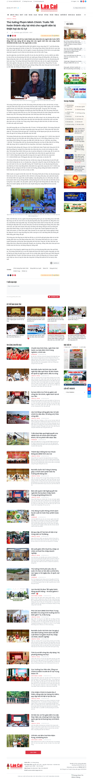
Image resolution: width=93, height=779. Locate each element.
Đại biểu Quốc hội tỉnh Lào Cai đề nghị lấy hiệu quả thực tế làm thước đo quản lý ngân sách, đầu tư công (45, 371)
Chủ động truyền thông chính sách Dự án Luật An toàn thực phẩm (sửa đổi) (45, 513)
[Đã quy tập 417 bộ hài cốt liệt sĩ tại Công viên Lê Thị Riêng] (18, 537)
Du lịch (35, 15)
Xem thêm (33, 752)
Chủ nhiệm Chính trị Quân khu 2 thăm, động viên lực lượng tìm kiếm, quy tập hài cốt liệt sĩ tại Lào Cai (45, 694)
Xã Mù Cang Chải (70, 113)
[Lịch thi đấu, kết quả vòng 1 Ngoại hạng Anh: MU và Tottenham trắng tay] (69, 146)
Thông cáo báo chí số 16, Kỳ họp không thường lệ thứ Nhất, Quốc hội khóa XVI (36, 319)
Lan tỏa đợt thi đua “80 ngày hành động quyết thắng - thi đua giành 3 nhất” (44, 591)
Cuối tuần (83, 347)
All (85, 15)
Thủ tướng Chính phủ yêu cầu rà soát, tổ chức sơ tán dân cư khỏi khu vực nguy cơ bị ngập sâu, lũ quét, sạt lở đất (45, 572)
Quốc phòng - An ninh (36, 595)
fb (81, 1)
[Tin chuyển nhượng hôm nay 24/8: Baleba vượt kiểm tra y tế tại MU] (69, 168)
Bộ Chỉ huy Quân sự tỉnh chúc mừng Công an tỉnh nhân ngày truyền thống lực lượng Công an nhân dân (72, 43)
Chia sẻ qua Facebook (8, 36)
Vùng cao (67, 347)
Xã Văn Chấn (80, 124)
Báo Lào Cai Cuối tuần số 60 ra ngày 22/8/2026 (74, 364)
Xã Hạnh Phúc (70, 119)
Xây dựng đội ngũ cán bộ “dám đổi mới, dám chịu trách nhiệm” (35, 336)
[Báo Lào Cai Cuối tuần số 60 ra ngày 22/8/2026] (75, 358)
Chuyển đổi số (63, 15)
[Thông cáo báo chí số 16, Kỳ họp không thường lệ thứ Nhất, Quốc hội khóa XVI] (36, 311)
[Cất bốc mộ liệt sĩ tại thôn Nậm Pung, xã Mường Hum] (18, 741)
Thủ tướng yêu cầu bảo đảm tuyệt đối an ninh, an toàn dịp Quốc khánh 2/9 (56, 319)
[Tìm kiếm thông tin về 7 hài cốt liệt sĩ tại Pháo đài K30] (16, 329)
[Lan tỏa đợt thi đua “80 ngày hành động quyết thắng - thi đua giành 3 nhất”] (18, 594)
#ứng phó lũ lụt (53, 268)
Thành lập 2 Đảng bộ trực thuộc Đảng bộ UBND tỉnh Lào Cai (72, 62)
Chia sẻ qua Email (15, 36)
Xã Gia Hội (79, 122)
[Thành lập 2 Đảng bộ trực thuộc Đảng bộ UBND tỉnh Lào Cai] (18, 457)
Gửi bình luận (54, 296)
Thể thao (46, 15)
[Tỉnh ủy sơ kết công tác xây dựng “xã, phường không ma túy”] (18, 658)
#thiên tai (24, 271)
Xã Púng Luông (81, 113)
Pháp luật (40, 15)
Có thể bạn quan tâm (14, 304)
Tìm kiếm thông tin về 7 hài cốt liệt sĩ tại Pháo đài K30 (15, 336)
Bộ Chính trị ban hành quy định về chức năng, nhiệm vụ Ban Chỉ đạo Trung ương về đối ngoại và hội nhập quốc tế (77, 338)
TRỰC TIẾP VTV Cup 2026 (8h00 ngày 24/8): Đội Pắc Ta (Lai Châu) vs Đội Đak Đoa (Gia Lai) (79, 158)
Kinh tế (21, 15)
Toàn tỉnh (69, 109)
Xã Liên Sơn (70, 122)
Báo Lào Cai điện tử (46, 8)
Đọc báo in (78, 15)
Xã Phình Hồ (80, 119)
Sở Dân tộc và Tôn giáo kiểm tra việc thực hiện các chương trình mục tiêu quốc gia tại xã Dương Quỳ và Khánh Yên (45, 718)
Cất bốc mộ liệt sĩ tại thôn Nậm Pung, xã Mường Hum (43, 737)
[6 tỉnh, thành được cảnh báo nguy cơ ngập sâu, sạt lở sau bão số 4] (69, 130)
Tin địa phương (69, 101)
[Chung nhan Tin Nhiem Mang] (78, 776)
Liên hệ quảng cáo (39, 1)
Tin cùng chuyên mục (14, 345)
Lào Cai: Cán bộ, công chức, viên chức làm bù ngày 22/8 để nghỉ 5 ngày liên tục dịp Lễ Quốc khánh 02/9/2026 (73, 51)
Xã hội (25, 15)
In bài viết (13, 36)
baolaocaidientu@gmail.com (35, 770)
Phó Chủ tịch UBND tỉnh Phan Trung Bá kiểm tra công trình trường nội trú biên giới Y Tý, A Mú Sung (45, 613)
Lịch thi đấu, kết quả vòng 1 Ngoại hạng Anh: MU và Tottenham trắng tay (79, 148)
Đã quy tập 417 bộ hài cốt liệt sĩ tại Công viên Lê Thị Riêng (44, 533)
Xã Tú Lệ (69, 116)
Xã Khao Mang (81, 109)
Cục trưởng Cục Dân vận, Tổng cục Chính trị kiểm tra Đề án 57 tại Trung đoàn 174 (45, 671)
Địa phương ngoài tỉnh (70, 106)
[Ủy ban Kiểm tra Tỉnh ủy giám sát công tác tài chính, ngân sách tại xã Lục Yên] (18, 397)
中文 (78, 1)
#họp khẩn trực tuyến (35, 268)
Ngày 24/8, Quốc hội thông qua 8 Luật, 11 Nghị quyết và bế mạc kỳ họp (16, 319)
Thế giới (51, 15)
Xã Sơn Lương (70, 124)
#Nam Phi (45, 268)
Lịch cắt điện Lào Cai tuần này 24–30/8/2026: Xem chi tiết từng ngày (79, 139)
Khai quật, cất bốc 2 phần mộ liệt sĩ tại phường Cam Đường (72, 68)
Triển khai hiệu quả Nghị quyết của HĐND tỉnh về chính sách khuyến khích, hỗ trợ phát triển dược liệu (44, 435)
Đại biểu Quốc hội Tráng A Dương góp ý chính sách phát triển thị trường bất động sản (44, 472)
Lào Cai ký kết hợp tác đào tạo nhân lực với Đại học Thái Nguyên (72, 57)
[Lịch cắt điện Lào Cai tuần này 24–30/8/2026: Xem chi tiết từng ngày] (69, 138)
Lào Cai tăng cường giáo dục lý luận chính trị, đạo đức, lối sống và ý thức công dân (45, 414)
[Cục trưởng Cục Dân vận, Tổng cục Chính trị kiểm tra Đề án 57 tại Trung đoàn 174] (18, 674)
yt (83, 1)
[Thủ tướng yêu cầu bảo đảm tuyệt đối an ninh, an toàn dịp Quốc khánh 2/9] (57, 311)
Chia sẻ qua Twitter (10, 36)
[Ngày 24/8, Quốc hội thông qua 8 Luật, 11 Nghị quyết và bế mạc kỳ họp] (16, 311)
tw (89, 396)
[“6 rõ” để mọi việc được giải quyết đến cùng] (77, 311)
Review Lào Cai (71, 15)
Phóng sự (57, 15)
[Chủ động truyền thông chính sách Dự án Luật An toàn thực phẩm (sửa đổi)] (18, 516)
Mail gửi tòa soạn (28, 1)
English (74, 1)
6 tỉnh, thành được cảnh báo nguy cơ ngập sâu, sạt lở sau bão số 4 (79, 131)
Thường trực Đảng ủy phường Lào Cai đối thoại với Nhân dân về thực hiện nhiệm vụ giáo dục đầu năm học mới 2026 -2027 (56, 338)
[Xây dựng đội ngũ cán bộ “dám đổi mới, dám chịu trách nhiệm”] (36, 329)
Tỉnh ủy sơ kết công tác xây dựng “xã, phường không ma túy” (45, 654)
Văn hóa (30, 15)
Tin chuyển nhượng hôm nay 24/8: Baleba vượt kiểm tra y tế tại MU (79, 169)
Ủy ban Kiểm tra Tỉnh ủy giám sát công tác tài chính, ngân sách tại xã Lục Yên (45, 394)
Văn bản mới (34, 354)
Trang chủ (8, 15)
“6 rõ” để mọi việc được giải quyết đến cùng (75, 318)
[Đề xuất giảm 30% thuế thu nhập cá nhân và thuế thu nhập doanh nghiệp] (18, 554)
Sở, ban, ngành (81, 106)
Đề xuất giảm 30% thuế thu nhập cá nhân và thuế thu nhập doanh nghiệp (45, 551)
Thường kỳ (75, 347)
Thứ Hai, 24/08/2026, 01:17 (14, 1)
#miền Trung (16, 271)
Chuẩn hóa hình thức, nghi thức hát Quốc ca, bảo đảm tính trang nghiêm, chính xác (45, 350)
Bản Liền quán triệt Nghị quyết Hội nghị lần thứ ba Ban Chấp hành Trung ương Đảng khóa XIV (44, 493)
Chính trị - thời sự (14, 15)
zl (85, 1)
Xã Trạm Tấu (80, 116)
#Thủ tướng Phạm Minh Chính (20, 268)
